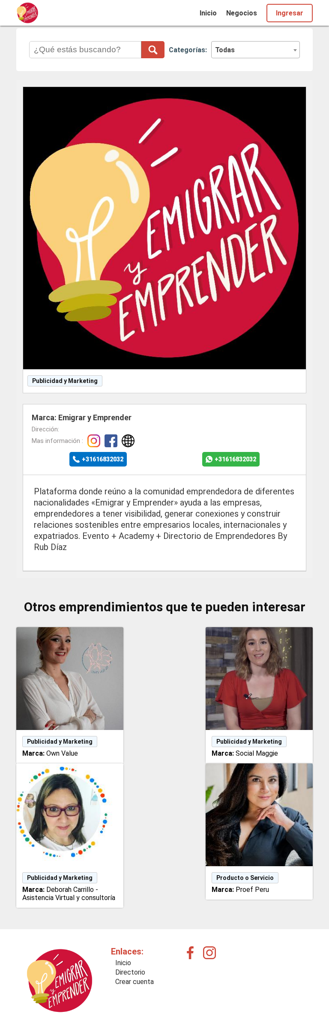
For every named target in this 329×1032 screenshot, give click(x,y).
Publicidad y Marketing (65, 380)
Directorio (130, 972)
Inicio (208, 13)
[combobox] (255, 49)
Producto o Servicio (245, 877)
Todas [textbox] (225, 50)
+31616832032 (102, 459)
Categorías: (188, 50)
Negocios (241, 13)
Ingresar (289, 13)
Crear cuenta (134, 982)
